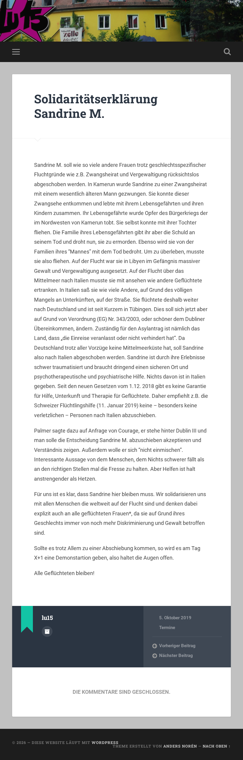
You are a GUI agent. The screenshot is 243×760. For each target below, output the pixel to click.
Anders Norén (180, 746)
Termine (167, 627)
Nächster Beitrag (176, 655)
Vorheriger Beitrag (177, 645)
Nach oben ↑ (217, 746)
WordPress (105, 742)
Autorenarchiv (47, 631)
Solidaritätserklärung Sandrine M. (96, 106)
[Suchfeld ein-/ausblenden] (227, 52)
